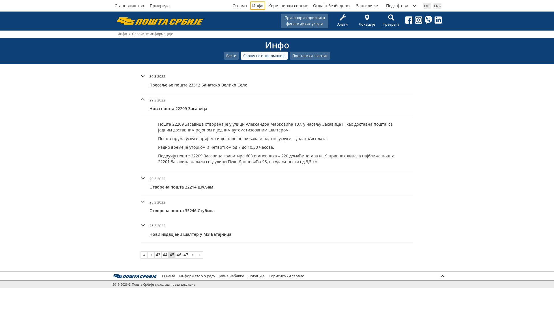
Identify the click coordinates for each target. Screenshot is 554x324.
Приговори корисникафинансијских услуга (305, 20)
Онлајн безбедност (332, 5)
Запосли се (367, 5)
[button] (277, 80)
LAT (427, 5)
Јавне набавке (231, 276)
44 (165, 254)
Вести (231, 55)
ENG (437, 5)
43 (158, 254)
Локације (367, 24)
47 (186, 254)
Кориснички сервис (288, 5)
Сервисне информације (264, 55)
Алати (342, 24)
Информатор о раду (197, 276)
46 (179, 254)
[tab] (277, 81)
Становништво (129, 5)
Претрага (391, 24)
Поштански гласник (310, 55)
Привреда (160, 5)
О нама (240, 5)
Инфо (257, 5)
